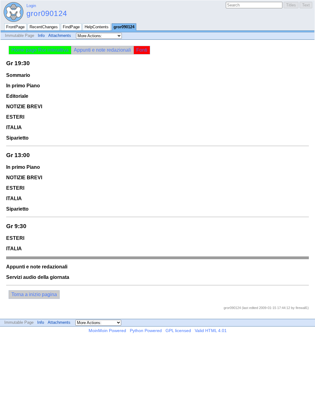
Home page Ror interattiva (40, 50)
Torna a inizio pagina (34, 294)
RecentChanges (44, 27)
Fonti (141, 50)
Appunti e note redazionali (102, 50)
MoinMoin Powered (107, 330)
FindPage (71, 27)
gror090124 (46, 13)
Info (41, 35)
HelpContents (97, 27)
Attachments (59, 35)
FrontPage (15, 27)
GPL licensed (178, 330)
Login (31, 5)
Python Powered (146, 330)
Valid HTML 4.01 (211, 330)
